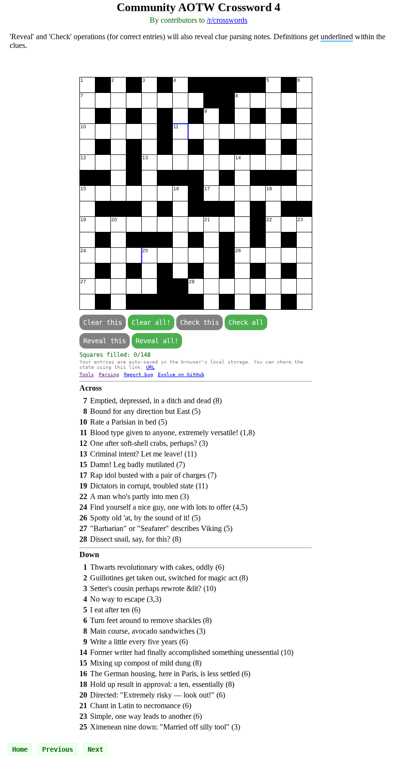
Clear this (102, 322)
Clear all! (151, 322)
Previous (57, 749)
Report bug (138, 374)
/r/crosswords (227, 20)
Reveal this (104, 341)
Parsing (109, 374)
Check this (199, 322)
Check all (246, 322)
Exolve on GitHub (181, 374)
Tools (86, 374)
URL (150, 367)
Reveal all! (157, 341)
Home (20, 749)
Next (95, 749)
